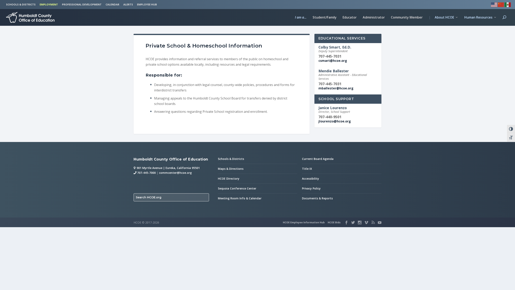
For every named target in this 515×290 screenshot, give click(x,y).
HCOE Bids (334, 222)
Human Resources (478, 18)
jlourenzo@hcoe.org (334, 121)
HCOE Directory (228, 178)
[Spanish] (508, 4)
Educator (350, 18)
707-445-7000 (146, 173)
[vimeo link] (366, 222)
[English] (494, 4)
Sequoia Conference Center (237, 188)
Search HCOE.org (148, 197)
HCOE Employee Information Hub (304, 222)
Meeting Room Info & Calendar (240, 198)
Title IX (307, 169)
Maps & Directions (230, 169)
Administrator (374, 18)
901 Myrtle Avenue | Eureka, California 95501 (168, 168)
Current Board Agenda (318, 159)
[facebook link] (346, 222)
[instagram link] (360, 222)
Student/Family (325, 18)
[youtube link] (379, 222)
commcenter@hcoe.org (175, 173)
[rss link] (373, 222)
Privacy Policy (311, 188)
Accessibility (310, 178)
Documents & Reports (317, 198)
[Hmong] (501, 4)
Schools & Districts (231, 159)
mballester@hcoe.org (335, 88)
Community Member (407, 18)
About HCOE (441, 18)
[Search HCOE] (504, 21)
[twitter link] (353, 222)
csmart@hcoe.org (332, 60)
